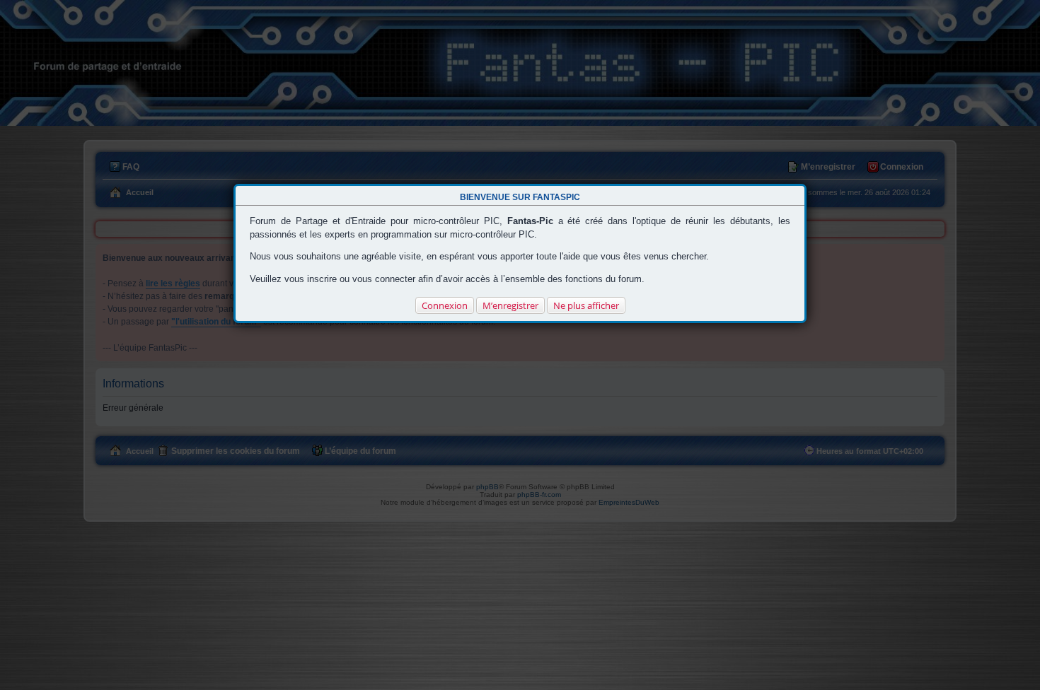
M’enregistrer (510, 305)
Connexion (445, 305)
